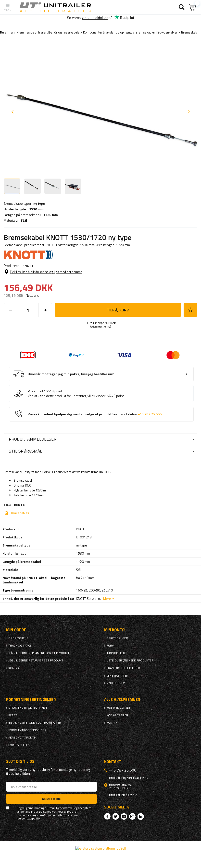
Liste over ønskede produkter (129, 660)
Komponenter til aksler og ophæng (107, 32)
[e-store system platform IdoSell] (100, 848)
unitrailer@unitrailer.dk (128, 778)
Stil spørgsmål (25, 451)
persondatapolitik (28, 818)
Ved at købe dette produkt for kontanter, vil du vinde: (66, 396)
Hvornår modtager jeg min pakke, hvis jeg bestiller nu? (71, 374)
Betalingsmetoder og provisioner (34, 722)
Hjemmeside (25, 32)
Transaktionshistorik (123, 668)
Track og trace (20, 645)
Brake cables (20, 513)
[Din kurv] (192, 7)
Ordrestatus (18, 638)
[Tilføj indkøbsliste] (190, 310)
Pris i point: (36, 391)
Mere (107, 598)
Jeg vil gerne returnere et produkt (35, 660)
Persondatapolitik (22, 737)
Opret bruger (117, 638)
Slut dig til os (20, 761)
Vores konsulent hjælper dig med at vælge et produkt (95, 414)
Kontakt (14, 668)
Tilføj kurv (118, 310)
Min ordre (16, 629)
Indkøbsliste (116, 653)
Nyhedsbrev (115, 683)
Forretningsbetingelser (27, 730)
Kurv (110, 645)
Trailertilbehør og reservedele (58, 32)
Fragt (12, 715)
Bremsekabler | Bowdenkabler (156, 32)
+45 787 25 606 (150, 414)
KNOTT (28, 265)
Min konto (114, 629)
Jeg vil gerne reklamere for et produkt (38, 653)
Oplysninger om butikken (27, 707)
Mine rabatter (117, 675)
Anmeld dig (51, 798)
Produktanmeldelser (32, 439)
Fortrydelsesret (21, 745)
